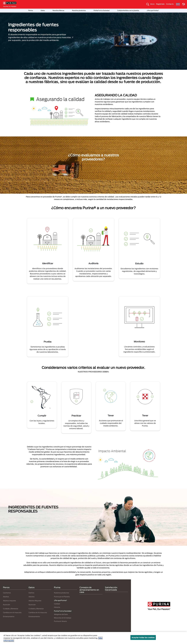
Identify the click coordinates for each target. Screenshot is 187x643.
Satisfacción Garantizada (111, 588)
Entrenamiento (8, 616)
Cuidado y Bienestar (10, 609)
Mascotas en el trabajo (62, 618)
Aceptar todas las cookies (143, 637)
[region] (93, 637)
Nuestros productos (79, 10)
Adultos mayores (9, 601)
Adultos (6, 597)
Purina (57, 587)
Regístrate (160, 4)
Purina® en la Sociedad (102, 10)
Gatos (43, 10)
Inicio (152, 4)
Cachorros (7, 593)
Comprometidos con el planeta (128, 10)
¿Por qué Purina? (153, 10)
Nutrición (6, 605)
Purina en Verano (60, 621)
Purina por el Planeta (62, 597)
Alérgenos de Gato (61, 614)
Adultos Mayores (35, 601)
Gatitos (31, 593)
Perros (30, 10)
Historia (57, 607)
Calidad (57, 604)
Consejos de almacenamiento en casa (89, 589)
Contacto (170, 4)
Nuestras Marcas (58, 10)
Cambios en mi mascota (12, 612)
